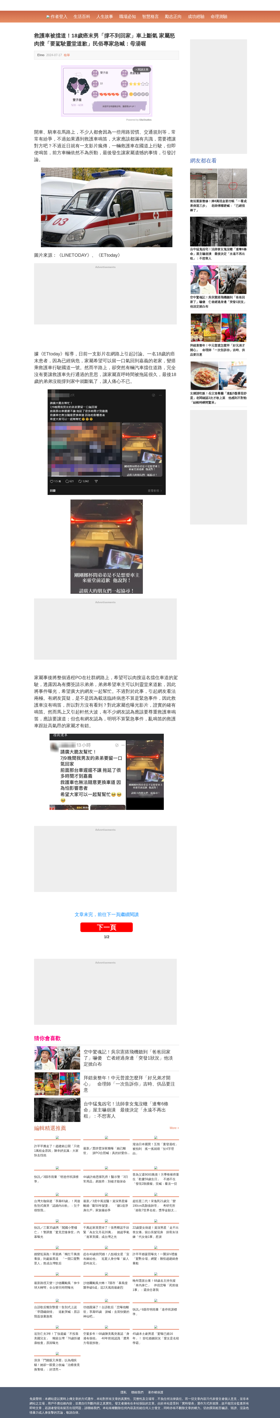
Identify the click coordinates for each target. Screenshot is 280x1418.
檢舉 (67, 55)
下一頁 (106, 927)
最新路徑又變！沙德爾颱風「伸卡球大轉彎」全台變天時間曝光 (57, 1285)
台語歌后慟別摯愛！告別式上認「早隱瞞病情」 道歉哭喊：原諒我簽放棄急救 (57, 1312)
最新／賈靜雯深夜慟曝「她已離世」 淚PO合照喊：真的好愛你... (106, 1151)
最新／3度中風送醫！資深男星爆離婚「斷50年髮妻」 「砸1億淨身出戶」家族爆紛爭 (105, 1205)
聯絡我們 (137, 1392)
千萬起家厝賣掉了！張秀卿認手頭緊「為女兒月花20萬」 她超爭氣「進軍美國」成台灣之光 (106, 1232)
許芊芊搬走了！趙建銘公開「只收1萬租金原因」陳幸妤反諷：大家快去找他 (57, 1150)
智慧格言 (150, 16)
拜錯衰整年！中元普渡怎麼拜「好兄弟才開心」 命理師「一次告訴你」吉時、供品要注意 (129, 1084)
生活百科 (82, 16)
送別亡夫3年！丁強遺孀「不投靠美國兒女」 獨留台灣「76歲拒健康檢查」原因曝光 (57, 1338)
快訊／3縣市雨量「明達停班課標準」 (56, 1179)
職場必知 (127, 16)
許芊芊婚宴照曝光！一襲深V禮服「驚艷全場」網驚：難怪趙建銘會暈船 (155, 1259)
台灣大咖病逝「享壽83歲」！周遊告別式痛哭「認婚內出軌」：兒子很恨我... (57, 1205)
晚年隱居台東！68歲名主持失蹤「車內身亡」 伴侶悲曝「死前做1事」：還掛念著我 (155, 1285)
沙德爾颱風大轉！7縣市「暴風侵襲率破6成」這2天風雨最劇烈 (105, 1285)
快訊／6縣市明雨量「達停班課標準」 (155, 1312)
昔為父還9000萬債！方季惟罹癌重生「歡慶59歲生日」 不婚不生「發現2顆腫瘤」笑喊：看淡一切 (156, 1179)
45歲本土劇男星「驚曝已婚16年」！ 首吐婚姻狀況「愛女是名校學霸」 (156, 1338)
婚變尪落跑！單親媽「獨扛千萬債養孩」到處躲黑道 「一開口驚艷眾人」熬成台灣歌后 (57, 1259)
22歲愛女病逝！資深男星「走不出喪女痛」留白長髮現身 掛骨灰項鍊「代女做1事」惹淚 (156, 1232)
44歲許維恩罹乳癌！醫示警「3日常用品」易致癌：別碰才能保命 (105, 1179)
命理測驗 (219, 16)
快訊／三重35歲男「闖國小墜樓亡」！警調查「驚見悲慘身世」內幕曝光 (57, 1232)
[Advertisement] (105, 297)
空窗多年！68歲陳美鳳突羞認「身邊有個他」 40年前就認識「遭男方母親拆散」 (106, 1338)
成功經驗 (196, 16)
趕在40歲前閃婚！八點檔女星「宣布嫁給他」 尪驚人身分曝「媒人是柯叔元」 (106, 1259)
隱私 (124, 1392)
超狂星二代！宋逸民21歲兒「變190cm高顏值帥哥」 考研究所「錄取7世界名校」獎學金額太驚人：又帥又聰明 (155, 1206)
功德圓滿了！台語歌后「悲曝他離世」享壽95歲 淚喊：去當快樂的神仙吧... (106, 1312)
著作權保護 (155, 1392)
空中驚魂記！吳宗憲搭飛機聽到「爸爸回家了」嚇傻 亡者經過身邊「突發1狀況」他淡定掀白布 (128, 1058)
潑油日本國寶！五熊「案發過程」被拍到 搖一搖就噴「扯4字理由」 (155, 1149)
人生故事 (104, 16)
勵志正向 (173, 16)
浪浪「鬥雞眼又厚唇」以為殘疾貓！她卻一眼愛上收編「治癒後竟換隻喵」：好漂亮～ (57, 1365)
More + (174, 1128)
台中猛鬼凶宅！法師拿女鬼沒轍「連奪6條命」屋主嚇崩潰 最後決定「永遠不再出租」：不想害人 (126, 1110)
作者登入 (58, 16)
